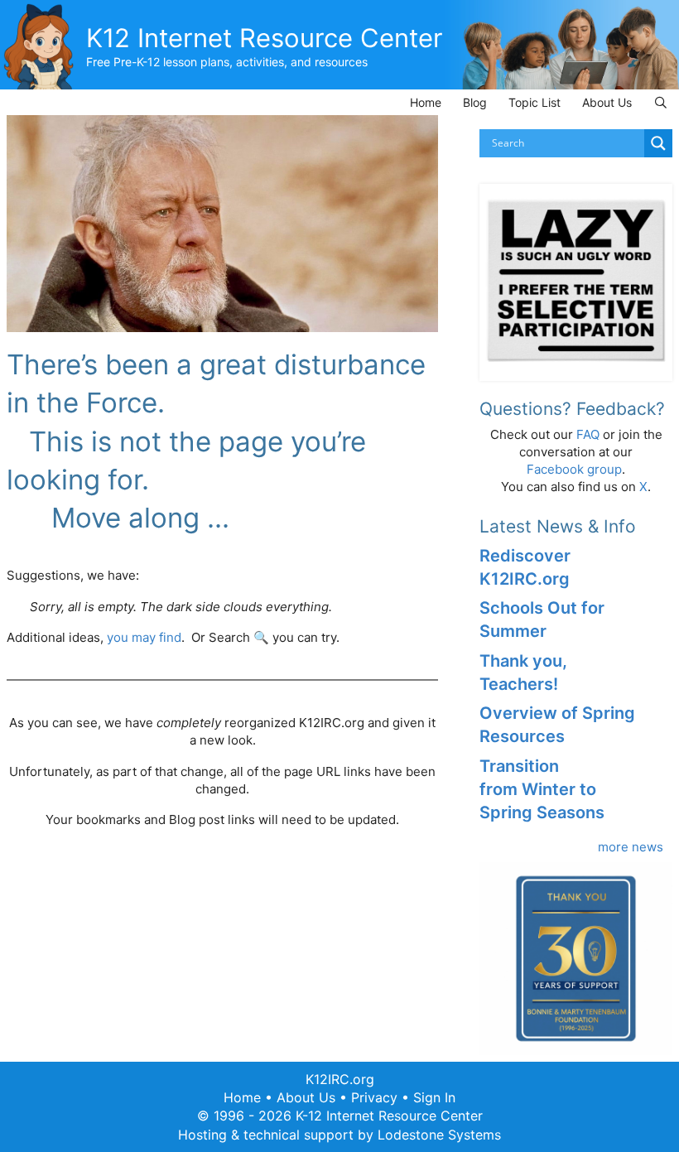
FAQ (588, 434)
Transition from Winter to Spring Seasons (541, 789)
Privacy (374, 1097)
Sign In (434, 1097)
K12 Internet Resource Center (264, 37)
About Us (607, 102)
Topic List (534, 102)
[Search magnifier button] (658, 143)
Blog (475, 102)
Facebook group (574, 469)
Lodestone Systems (439, 1134)
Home (425, 102)
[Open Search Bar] (661, 102)
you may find (144, 637)
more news (630, 847)
